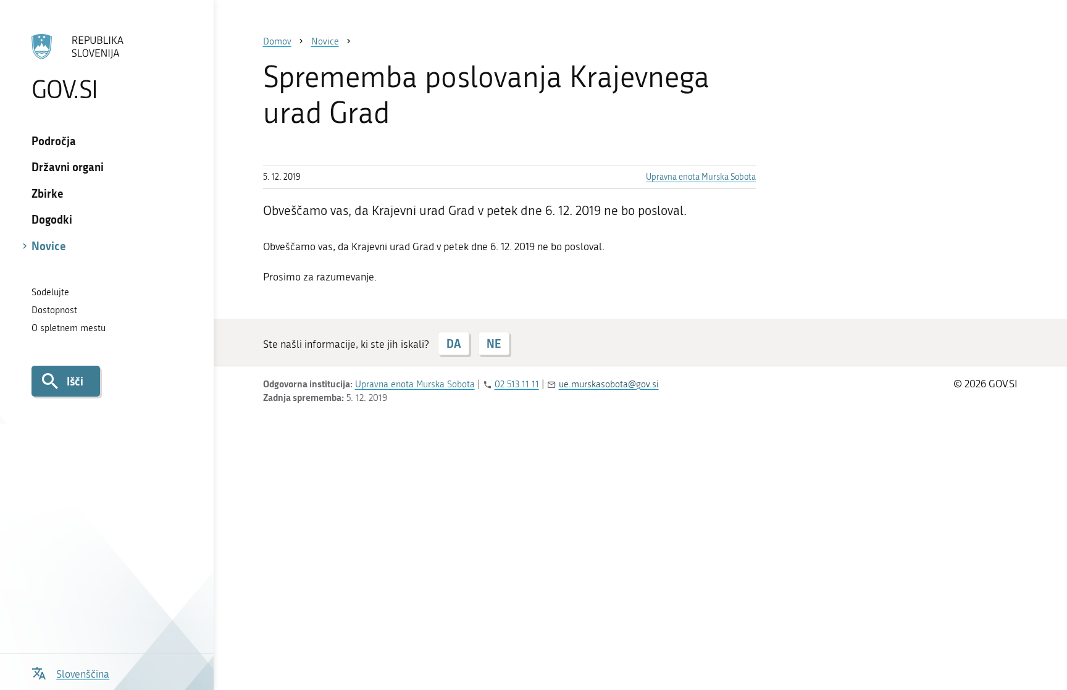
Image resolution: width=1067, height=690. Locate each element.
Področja (53, 141)
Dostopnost (54, 310)
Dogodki (51, 219)
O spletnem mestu (68, 328)
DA (453, 343)
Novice (48, 246)
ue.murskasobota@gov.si (609, 384)
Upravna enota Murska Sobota (701, 177)
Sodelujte (50, 292)
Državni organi (67, 167)
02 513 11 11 (517, 384)
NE (494, 343)
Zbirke (47, 193)
